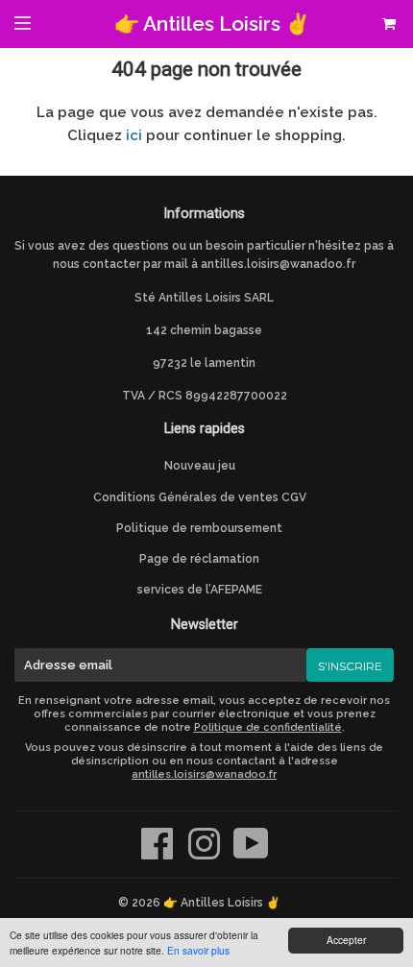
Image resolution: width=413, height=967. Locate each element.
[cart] (384, 24)
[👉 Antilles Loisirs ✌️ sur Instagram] (205, 853)
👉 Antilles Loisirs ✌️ (212, 24)
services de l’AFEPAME (199, 589)
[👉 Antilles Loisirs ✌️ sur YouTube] (251, 853)
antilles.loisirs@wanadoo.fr (278, 264)
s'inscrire (350, 666)
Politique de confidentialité (268, 727)
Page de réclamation (199, 559)
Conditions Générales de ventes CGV (199, 497)
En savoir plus (198, 950)
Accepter (346, 939)
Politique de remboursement (199, 528)
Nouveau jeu (199, 465)
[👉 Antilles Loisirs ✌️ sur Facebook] (158, 853)
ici (134, 135)
